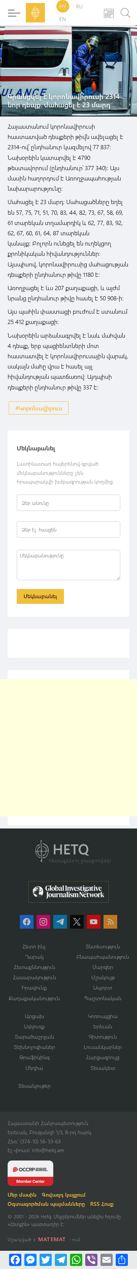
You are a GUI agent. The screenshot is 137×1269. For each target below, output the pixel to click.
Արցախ (34, 1016)
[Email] (106, 1259)
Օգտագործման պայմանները (46, 1203)
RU (79, 6)
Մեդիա (34, 1067)
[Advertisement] (68, 747)
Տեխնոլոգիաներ (34, 1046)
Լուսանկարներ (103, 1046)
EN (62, 18)
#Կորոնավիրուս (38, 408)
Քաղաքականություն (34, 998)
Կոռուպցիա (103, 1016)
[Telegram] (60, 1259)
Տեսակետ (103, 1067)
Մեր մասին (22, 1194)
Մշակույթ (103, 977)
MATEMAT (52, 1239)
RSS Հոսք (101, 1203)
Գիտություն (103, 1036)
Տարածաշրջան (34, 1036)
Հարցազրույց (102, 1057)
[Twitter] (45, 1259)
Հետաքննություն (34, 967)
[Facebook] (15, 1259)
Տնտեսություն (103, 946)
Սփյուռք (34, 1026)
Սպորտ (102, 987)
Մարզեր (102, 967)
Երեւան (102, 1026)
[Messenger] (30, 1259)
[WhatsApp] (76, 1259)
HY (62, 6)
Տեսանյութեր (34, 1085)
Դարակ (34, 956)
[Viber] (91, 1259)
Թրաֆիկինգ (34, 1057)
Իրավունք (34, 987)
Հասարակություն (34, 977)
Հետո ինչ (34, 946)
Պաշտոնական (102, 998)
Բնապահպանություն (102, 956)
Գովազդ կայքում (64, 1194)
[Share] (121, 1259)
